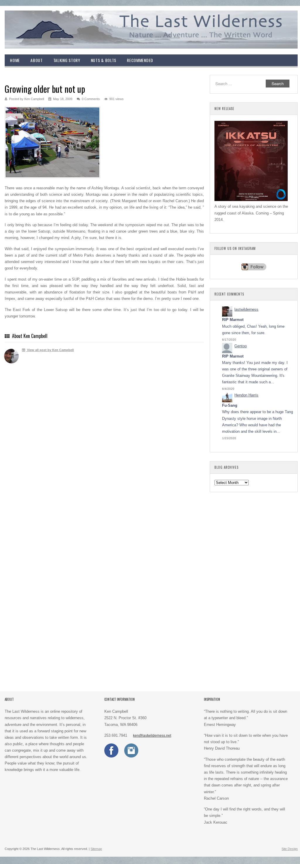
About (36, 60)
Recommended (140, 60)
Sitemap (96, 849)
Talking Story (66, 60)
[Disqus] (104, 453)
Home (15, 60)
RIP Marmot (232, 319)
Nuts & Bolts (103, 60)
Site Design (290, 849)
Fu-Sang (229, 405)
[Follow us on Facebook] (111, 756)
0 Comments (91, 99)
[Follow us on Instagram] (131, 756)
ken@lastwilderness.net (152, 736)
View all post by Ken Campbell (50, 350)
